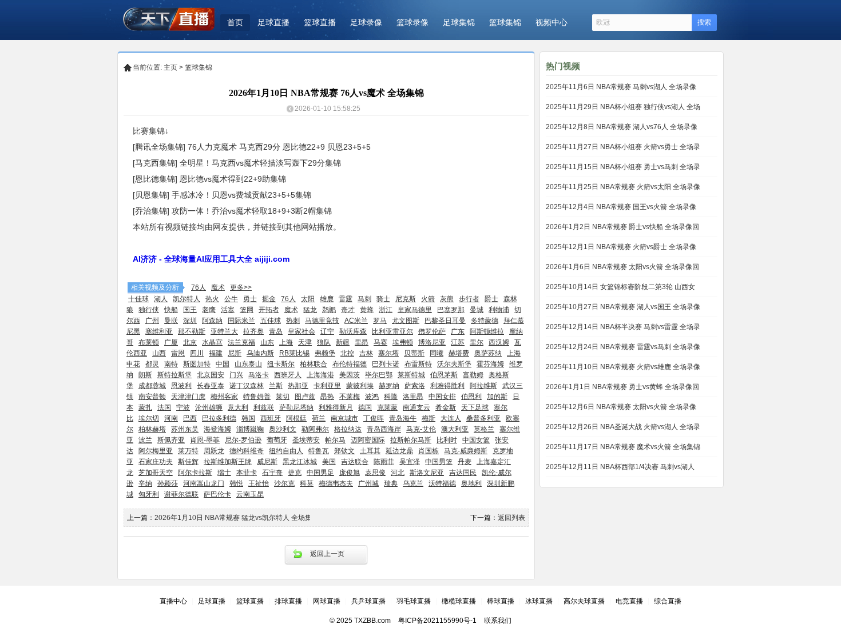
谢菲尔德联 (181, 494)
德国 (365, 407)
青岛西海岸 (384, 429)
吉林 (366, 353)
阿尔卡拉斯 (195, 473)
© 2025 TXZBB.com (360, 621)
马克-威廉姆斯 (465, 451)
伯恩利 (471, 397)
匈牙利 (148, 494)
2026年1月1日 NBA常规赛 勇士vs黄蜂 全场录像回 (622, 387)
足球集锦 (459, 22)
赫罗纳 (389, 386)
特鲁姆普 (257, 397)
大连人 (451, 418)
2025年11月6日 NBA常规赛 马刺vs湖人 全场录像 (621, 87)
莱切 (282, 397)
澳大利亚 (455, 429)
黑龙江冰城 (300, 462)
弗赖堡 (325, 353)
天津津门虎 (188, 397)
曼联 (171, 321)
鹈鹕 (329, 310)
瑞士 (224, 473)
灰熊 (447, 299)
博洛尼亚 (432, 342)
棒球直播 (500, 601)
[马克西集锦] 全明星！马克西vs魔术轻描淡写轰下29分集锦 (237, 162)
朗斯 (145, 375)
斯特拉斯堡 (174, 375)
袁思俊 (375, 473)
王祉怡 (258, 483)
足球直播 (273, 22)
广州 (152, 321)
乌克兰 (413, 483)
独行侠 (148, 310)
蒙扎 (145, 407)
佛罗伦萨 (432, 331)
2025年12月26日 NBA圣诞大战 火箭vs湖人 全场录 (623, 427)
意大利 (238, 407)
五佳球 (270, 321)
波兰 (145, 440)
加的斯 (497, 397)
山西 (159, 353)
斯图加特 (197, 364)
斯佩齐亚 (171, 440)
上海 (286, 342)
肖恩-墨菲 (205, 440)
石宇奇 (272, 473)
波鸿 (372, 397)
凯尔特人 (186, 299)
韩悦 (236, 483)
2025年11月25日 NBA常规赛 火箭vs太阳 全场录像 (623, 187)
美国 (329, 462)
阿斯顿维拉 (487, 331)
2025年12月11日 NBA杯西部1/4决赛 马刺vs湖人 (620, 467)
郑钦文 (344, 451)
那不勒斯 (191, 331)
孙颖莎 (167, 483)
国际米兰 (241, 321)
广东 (458, 331)
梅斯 (428, 418)
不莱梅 (349, 397)
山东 (267, 342)
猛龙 (310, 310)
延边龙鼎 (399, 451)
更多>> (241, 287)
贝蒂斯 (414, 353)
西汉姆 (499, 342)
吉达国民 (463, 473)
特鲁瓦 (318, 451)
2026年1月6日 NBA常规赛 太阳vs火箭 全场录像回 (622, 267)
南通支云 (416, 407)
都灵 (152, 364)
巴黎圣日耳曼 (445, 321)
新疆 (343, 342)
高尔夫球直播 (584, 601)
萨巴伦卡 (217, 494)
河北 (397, 473)
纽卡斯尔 (281, 364)
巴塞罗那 (451, 310)
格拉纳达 (348, 429)
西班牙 (270, 418)
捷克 (295, 473)
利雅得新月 (336, 407)
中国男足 (320, 473)
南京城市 (344, 418)
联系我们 (497, 621)
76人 (198, 287)
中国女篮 (476, 440)
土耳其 (370, 451)
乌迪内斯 (260, 353)
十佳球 (138, 299)
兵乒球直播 (368, 601)
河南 (171, 418)
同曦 (436, 353)
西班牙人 (288, 375)
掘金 (269, 299)
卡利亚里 (327, 386)
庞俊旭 (349, 473)
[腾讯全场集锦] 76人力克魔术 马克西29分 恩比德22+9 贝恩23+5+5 (252, 146)
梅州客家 (224, 397)
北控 (347, 353)
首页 (235, 22)
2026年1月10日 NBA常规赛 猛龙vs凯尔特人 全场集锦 (236, 518)
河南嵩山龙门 (203, 483)
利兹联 (263, 407)
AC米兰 (356, 321)
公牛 (231, 299)
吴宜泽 (409, 462)
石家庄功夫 (155, 462)
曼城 (476, 310)
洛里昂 (413, 397)
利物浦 (499, 310)
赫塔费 (459, 353)
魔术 (218, 287)
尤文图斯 (405, 321)
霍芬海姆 (490, 364)
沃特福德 (442, 483)
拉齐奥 (253, 331)
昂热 (327, 397)
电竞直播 (629, 601)
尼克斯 (405, 299)
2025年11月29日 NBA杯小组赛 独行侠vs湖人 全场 (623, 107)
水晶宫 (212, 342)
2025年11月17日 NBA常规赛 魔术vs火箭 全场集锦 (623, 447)
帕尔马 (335, 440)
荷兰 (319, 418)
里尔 (476, 342)
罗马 (380, 321)
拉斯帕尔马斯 (410, 440)
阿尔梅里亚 (155, 451)
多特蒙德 (484, 321)
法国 (164, 407)
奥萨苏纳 (488, 353)
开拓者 (269, 310)
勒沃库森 (353, 331)
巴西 (190, 418)
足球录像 (366, 22)
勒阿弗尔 (315, 429)
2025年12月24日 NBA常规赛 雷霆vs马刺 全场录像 (623, 347)
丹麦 (464, 462)
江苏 (458, 342)
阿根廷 (296, 418)
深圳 (190, 321)
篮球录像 (412, 22)
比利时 (447, 440)
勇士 (250, 299)
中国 (222, 364)
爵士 (491, 299)
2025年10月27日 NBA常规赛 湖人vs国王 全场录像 (623, 307)
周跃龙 (214, 451)
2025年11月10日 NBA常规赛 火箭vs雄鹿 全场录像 (623, 367)
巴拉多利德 (219, 418)
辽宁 (327, 331)
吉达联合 (354, 462)
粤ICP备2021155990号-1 (437, 621)
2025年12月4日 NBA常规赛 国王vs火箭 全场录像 (621, 207)
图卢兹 (305, 397)
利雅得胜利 (447, 386)
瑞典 (391, 483)
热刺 (293, 321)
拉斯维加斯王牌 (228, 462)
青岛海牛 (402, 418)
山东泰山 (248, 364)
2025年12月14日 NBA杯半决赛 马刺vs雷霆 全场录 (623, 327)
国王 (190, 310)
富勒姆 (473, 375)
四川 (197, 353)
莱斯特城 (411, 375)
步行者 (469, 299)
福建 (216, 353)
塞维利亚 (159, 331)
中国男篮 (439, 462)
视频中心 (551, 22)
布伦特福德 (349, 364)
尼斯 (234, 353)
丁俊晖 (373, 418)
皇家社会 (301, 331)
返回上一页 (327, 554)
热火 (212, 299)
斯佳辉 (188, 462)
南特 (171, 364)
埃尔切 (148, 418)
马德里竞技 (322, 321)
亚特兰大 (224, 331)
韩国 (248, 418)
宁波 (183, 407)
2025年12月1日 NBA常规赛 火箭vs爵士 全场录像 (621, 247)
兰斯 (276, 386)
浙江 (385, 310)
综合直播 (667, 601)
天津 (305, 342)
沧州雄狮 (209, 407)
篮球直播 (320, 22)
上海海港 (320, 375)
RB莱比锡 (294, 353)
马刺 (364, 299)
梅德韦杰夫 (336, 483)
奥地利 (471, 483)
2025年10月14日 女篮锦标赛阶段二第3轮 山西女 (620, 287)
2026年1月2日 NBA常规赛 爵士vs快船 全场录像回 (622, 227)
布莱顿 (148, 342)
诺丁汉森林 (246, 386)
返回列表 (511, 518)
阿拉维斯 (483, 386)
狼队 (324, 342)
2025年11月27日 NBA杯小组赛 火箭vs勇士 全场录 (623, 147)
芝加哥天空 (155, 473)
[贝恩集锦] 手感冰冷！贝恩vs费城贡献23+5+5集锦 (222, 194)
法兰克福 (241, 342)
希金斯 (445, 407)
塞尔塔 (388, 353)
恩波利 (181, 386)
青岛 (276, 331)
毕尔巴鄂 (378, 375)
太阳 (308, 299)
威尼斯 (267, 462)
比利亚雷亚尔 (392, 331)
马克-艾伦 (421, 429)
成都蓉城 (152, 386)
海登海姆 (217, 429)
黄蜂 (367, 310)
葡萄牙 (277, 440)
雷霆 (345, 299)
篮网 (246, 310)
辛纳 (145, 483)
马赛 (380, 342)
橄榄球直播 (459, 601)
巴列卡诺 (385, 364)
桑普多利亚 (483, 418)
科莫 (307, 483)
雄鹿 (327, 299)
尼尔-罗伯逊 (243, 440)
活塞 (228, 310)
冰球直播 (539, 601)
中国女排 (442, 397)
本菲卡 (246, 473)
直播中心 (173, 601)
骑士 (383, 299)
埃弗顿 (402, 342)
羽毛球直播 (413, 601)
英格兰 (484, 429)
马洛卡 (258, 375)
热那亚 (298, 386)
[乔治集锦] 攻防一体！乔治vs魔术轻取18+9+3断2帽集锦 (232, 210)
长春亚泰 (210, 386)
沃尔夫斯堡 (454, 364)
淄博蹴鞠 (250, 429)
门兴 (236, 375)
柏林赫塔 (152, 429)
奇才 (348, 310)
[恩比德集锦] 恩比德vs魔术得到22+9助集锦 (209, 178)
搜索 (704, 22)
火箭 (428, 299)
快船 (171, 310)
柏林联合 (313, 364)
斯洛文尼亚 (427, 473)
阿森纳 (212, 321)
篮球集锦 (505, 22)
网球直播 (326, 601)
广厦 (171, 342)
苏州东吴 (185, 429)
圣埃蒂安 (306, 440)
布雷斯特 (418, 364)
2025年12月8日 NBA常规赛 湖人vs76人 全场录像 (621, 127)
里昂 (361, 342)
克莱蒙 (387, 407)
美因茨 (349, 375)
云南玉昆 (250, 494)
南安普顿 (152, 397)
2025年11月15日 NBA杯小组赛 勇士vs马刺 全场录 (623, 167)
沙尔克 (284, 483)
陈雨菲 (384, 462)
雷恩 (178, 353)
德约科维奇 (246, 451)
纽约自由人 (286, 451)
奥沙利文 (282, 429)
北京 (190, 342)
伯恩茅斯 (444, 375)
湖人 (161, 299)
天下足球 (475, 407)
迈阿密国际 (368, 440)
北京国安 (210, 375)
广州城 (368, 483)
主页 (170, 67)
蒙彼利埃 (360, 386)
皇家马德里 (415, 310)
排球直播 (288, 601)
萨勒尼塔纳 (296, 407)
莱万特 (188, 451)
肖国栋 (428, 451)
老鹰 (209, 310)
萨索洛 (414, 386)
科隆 (391, 397)
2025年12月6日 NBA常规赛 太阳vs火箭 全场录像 (621, 407)
